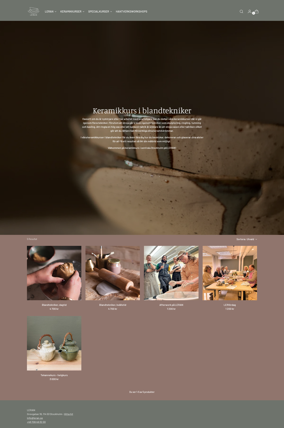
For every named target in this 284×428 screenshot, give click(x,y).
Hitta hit (68, 414)
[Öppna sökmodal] (241, 11)
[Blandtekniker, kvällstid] (112, 273)
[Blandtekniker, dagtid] (54, 273)
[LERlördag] (230, 273)
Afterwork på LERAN (171, 304)
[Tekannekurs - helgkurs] (54, 343)
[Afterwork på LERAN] (171, 273)
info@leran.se (35, 417)
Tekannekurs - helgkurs (54, 375)
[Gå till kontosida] (248, 11)
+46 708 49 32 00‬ (36, 421)
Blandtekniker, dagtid (54, 304)
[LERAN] (33, 11)
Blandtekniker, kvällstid (112, 304)
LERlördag (230, 304)
